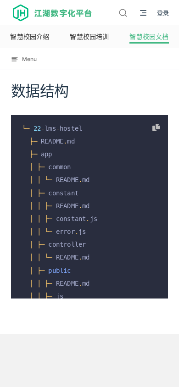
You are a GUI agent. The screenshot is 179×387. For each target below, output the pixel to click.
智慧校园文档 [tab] (148, 36)
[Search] (123, 12)
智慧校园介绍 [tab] (29, 36)
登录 (163, 13)
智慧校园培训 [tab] (89, 36)
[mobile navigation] (143, 12)
